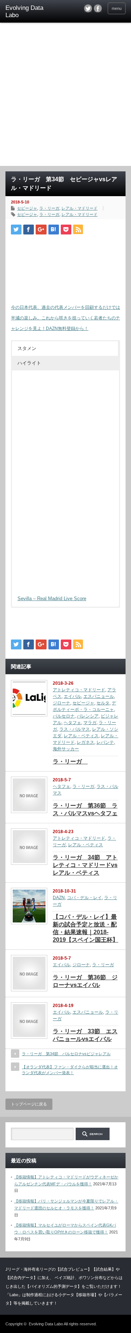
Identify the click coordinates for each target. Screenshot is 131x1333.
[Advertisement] (65, 96)
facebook (98, 8)
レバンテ (105, 742)
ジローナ (61, 703)
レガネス (85, 742)
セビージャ (27, 208)
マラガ (89, 722)
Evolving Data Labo (46, 1324)
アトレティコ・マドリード (79, 689)
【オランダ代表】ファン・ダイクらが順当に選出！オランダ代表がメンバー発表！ (70, 1069)
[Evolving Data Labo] (31, 11)
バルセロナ (64, 716)
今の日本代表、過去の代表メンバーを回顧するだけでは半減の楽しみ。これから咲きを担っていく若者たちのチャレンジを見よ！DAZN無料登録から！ (65, 318)
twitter (88, 8)
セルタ (103, 703)
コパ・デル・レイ (84, 897)
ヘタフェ (72, 722)
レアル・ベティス (81, 735)
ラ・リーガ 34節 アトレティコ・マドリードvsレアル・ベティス (85, 865)
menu (117, 8)
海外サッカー (66, 748)
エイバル (72, 696)
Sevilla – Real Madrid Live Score (51, 598)
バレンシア (88, 716)
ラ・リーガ (49, 208)
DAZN (59, 897)
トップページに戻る (29, 1104)
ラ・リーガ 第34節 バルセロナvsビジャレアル (66, 1054)
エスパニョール (98, 696)
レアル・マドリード (79, 208)
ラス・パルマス (74, 729)
